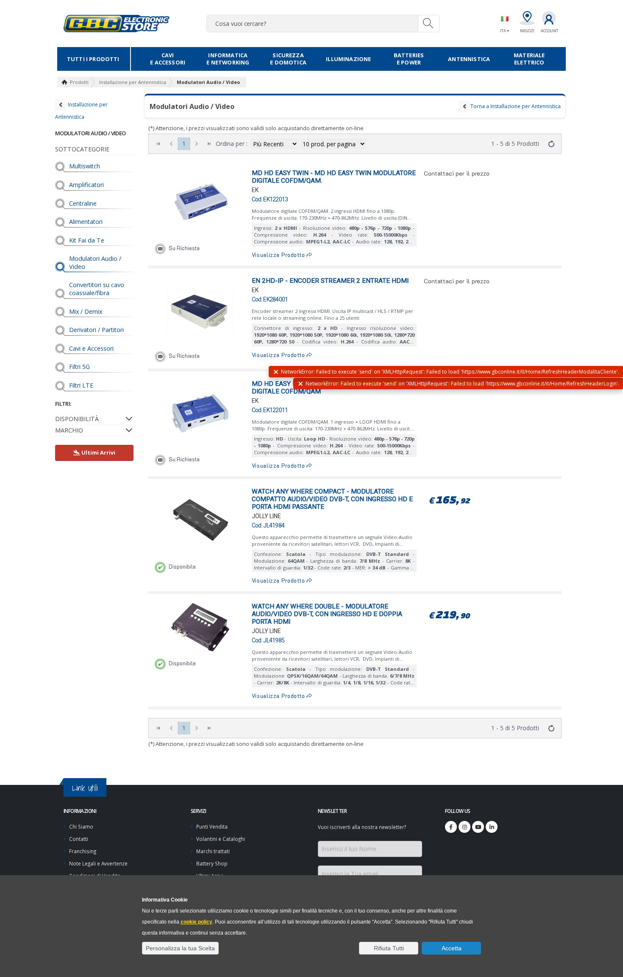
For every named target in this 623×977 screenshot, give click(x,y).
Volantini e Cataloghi (220, 838)
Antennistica (469, 59)
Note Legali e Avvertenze (98, 863)
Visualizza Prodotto (279, 254)
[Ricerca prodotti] (428, 23)
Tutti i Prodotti (93, 59)
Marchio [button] (69, 430)
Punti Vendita (212, 826)
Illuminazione (348, 59)
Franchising (82, 851)
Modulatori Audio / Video (208, 82)
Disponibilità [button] (77, 419)
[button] (180, 948)
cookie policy (196, 922)
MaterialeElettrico (529, 58)
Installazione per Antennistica (132, 82)
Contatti (78, 838)
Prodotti (79, 82)
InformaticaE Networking (227, 58)
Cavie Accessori (167, 58)
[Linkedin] (492, 827)
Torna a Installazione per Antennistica (515, 106)
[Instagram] (464, 827)
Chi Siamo (81, 826)
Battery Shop (212, 863)
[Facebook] (451, 827)
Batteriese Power (409, 58)
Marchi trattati (213, 851)
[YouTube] (478, 827)
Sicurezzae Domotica (288, 58)
